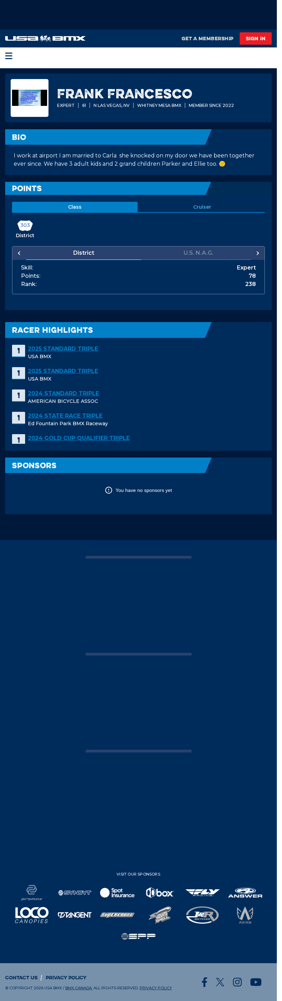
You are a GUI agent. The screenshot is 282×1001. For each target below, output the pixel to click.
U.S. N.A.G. (195, 253)
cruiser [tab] (202, 207)
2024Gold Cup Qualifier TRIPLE (79, 438)
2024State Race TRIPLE (65, 415)
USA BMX (53, 988)
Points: (30, 276)
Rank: (28, 284)
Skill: (27, 268)
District (82, 253)
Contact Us (21, 977)
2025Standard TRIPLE (63, 348)
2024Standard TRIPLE (63, 393)
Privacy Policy (66, 977)
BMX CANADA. (79, 988)
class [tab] (75, 207)
